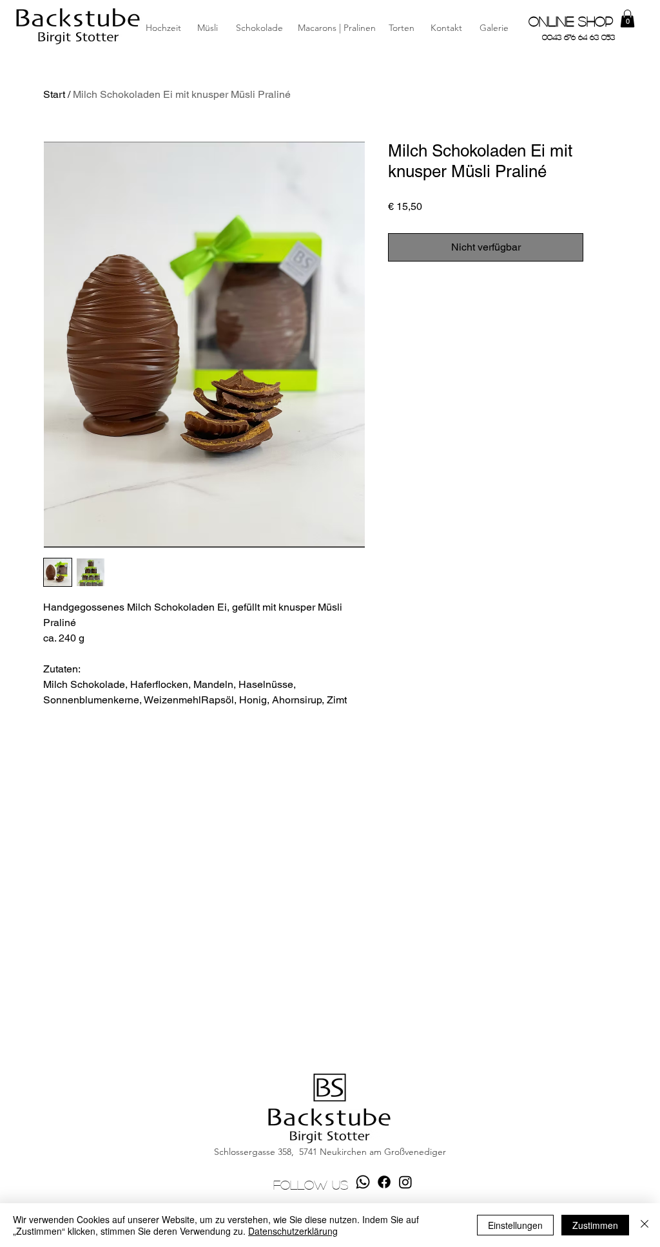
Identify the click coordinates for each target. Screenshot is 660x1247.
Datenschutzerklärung (293, 1230)
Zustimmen (595, 1225)
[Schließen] (644, 1225)
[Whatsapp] (362, 1182)
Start (54, 94)
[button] (446, 28)
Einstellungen (515, 1225)
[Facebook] (384, 1182)
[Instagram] (405, 1182)
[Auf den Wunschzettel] (602, 247)
